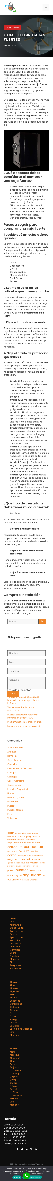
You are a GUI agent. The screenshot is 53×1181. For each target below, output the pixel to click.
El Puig (13, 1019)
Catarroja (15, 1007)
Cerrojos (11, 772)
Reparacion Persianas (16, 945)
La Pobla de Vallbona (21, 1028)
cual (29, 855)
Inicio (13, 918)
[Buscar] (42, 621)
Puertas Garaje (15, 810)
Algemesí (15, 991)
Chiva (13, 1013)
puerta (10, 870)
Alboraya (14, 988)
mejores (34, 862)
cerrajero (24, 851)
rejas (32, 870)
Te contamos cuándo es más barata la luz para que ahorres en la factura (25, 700)
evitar (29, 859)
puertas (22, 870)
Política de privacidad (32, 1177)
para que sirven (14, 866)
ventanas (24, 880)
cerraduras (33, 846)
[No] (50, 1173)
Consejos (12, 776)
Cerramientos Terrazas (19, 768)
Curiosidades (14, 785)
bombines (30, 839)
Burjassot (15, 1000)
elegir (10, 859)
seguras (18, 875)
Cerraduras (13, 764)
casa (38, 842)
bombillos (11, 839)
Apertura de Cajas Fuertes (17, 926)
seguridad (32, 874)
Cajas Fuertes (12, 27)
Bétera (13, 997)
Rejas (10, 814)
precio (35, 866)
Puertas (11, 805)
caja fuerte (13, 842)
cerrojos (34, 851)
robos (10, 875)
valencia (13, 879)
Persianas (12, 801)
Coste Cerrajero (15, 780)
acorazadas (20, 833)
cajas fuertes (27, 842)
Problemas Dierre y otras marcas (25, 721)
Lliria (12, 1032)
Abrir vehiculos (15, 747)
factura (37, 859)
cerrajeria (12, 851)
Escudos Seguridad (17, 789)
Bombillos (12, 755)
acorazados (32, 833)
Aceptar (17, 1177)
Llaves (10, 793)
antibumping (24, 836)
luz (27, 863)
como (11, 855)
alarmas (11, 836)
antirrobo (36, 836)
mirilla (42, 863)
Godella (14, 1022)
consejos (22, 855)
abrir (10, 833)
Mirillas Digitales (15, 797)
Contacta (15, 949)
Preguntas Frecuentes (16, 967)
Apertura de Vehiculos (16, 939)
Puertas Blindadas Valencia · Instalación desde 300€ (22, 716)
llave (23, 863)
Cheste (14, 1010)
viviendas (34, 880)
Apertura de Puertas (16, 933)
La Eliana (14, 1025)
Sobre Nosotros (14, 954)
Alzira (13, 994)
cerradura (15, 847)
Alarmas (11, 751)
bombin (21, 839)
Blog (12, 921)
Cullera (14, 1016)
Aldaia (13, 982)
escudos (20, 859)
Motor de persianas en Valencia (24, 726)
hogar (17, 863)
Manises (14, 1035)
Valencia (12, 818)
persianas (27, 866)
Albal (12, 985)
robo (38, 870)
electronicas (37, 855)
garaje (10, 863)
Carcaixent (16, 1003)
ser (43, 876)
